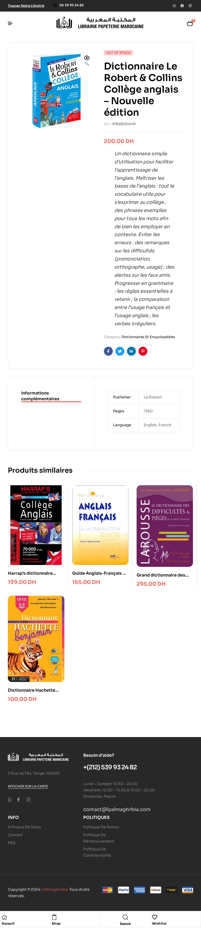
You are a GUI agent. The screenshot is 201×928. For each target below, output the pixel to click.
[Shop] (54, 917)
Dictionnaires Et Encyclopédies (148, 337)
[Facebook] (182, 6)
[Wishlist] (154, 917)
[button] (87, 61)
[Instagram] (190, 6)
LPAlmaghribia (54, 889)
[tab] (51, 396)
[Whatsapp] (174, 6)
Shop (56, 923)
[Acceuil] (4, 917)
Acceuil (8, 923)
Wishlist (159, 923)
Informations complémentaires (40, 396)
